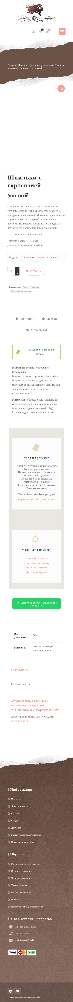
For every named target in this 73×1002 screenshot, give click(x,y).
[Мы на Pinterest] (10, 991)
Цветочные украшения (41, 65)
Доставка (16, 827)
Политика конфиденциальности (27, 906)
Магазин (22, 65)
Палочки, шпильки (31, 287)
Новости (15, 899)
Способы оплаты (36, 558)
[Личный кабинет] (33, 32)
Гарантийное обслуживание (26, 834)
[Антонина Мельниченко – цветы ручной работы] (36, 13)
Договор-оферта (36, 572)
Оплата (15, 813)
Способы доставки (36, 562)
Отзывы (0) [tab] (39, 330)
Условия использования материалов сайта (23, 997)
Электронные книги (21, 878)
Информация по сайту (22, 842)
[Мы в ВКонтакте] (17, 991)
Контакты (16, 799)
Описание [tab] (27, 318)
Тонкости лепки (19, 885)
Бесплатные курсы (21, 892)
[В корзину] (47, 32)
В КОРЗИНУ (33, 271)
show (61, 88)
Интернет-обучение (21, 871)
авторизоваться (19, 721)
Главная (11, 65)
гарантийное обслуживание (36, 499)
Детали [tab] (51, 318)
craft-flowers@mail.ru (25, 940)
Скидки (15, 820)
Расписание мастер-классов (25, 863)
